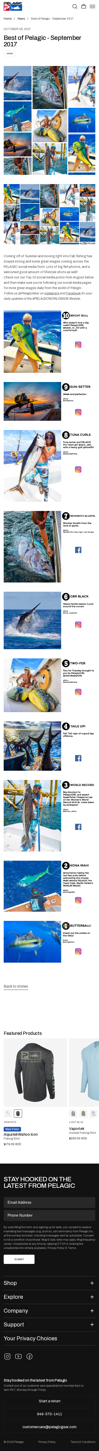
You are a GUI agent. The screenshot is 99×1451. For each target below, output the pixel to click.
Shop (10, 1283)
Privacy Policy (55, 1248)
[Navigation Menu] (92, 6)
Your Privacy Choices (30, 1338)
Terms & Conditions (82, 1442)
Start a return (49, 1401)
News (10, 53)
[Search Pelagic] (75, 6)
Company (16, 1310)
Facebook (73, 293)
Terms (72, 1248)
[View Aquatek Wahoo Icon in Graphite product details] (35, 1072)
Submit (19, 1259)
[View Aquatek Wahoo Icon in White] (8, 1113)
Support (14, 1324)
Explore (13, 1297)
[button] (83, 6)
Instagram (52, 293)
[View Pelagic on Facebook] (29, 1356)
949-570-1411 (49, 1414)
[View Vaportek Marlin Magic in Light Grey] (93, 1113)
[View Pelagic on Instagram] (7, 1356)
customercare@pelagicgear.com (49, 1427)
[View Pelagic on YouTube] (18, 1356)
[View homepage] (13, 6)
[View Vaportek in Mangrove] (73, 1113)
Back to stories (16, 986)
